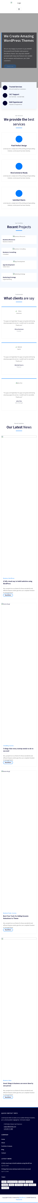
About (3, 1143)
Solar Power (19, 1184)
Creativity (21, 1181)
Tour (26, 1184)
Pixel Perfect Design (19, 145)
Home (3, 1139)
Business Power (7, 913)
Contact (3, 1153)
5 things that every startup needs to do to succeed (16, 1169)
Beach (4, 1181)
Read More (8, 595)
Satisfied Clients (19, 200)
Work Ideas (5, 1187)
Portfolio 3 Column (6, 1146)
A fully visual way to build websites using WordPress (16, 1163)
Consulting (6, 745)
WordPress (11, 578)
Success (11, 745)
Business (5, 578)
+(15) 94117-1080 (8, 1129)
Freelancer (29, 1181)
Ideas (9, 1080)
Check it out (10, 63)
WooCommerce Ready (19, 173)
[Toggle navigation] (19, 9)
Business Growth (12, 1181)
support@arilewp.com (10, 1126)
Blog (2, 1149)
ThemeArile (19, 1199)
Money (11, 1184)
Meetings (4, 1184)
